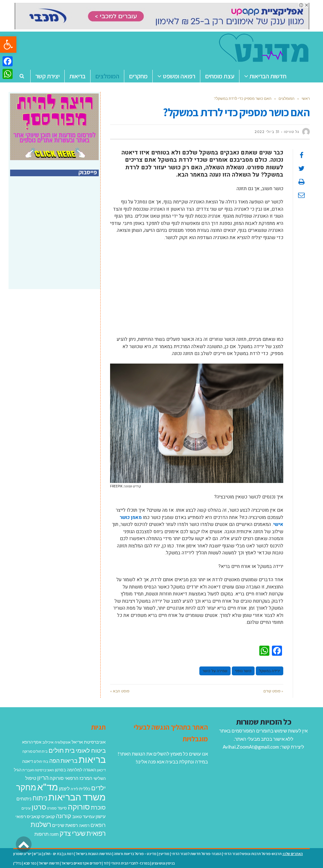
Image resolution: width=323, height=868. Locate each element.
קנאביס (48, 816)
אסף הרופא (31, 742)
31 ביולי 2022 (267, 132)
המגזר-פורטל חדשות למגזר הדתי (196, 853)
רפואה (84, 825)
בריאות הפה (63, 760)
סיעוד (62, 808)
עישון (101, 816)
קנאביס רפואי (27, 816)
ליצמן (64, 788)
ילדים (98, 788)
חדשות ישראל (49, 863)
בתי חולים (41, 761)
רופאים (98, 825)
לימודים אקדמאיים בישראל (81, 863)
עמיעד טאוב (83, 816)
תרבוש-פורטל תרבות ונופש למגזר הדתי (253, 853)
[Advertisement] (196, 291)
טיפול (30, 778)
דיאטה (27, 761)
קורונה (63, 815)
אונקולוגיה (63, 742)
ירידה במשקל (269, 671)
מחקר (26, 787)
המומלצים (287, 98)
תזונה (54, 834)
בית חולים (62, 750)
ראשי (306, 98)
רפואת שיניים (65, 825)
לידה (74, 789)
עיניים (26, 808)
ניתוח (39, 798)
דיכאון (101, 770)
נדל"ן (17, 863)
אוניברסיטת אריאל (89, 741)
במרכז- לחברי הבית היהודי (130, 863)
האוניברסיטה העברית (38, 770)
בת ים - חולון (52, 853)
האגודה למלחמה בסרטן (75, 769)
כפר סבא (30, 863)
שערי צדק (72, 833)
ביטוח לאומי (91, 750)
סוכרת (98, 807)
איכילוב (48, 742)
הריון (43, 778)
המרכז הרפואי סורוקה (71, 778)
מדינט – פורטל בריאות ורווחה (135, 853)
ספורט (51, 808)
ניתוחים (24, 798)
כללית (84, 788)
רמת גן (68, 853)
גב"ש (37, 853)
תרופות (41, 834)
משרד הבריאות (77, 796)
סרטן (39, 807)
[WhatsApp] (7, 74)
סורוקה (79, 806)
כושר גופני (243, 671)
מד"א (47, 786)
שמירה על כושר (215, 671)
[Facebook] (7, 61)
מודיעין (164, 853)
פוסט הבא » (119, 691)
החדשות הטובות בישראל (94, 853)
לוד (106, 863)
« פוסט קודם (273, 691)
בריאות (92, 759)
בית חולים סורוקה (35, 751)
